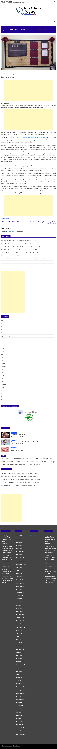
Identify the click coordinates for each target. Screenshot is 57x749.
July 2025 (19, 567)
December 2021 (20, 693)
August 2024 (19, 595)
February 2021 (20, 724)
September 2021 (21, 702)
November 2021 (20, 696)
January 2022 (20, 690)
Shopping (3, 384)
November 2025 (20, 558)
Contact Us (20, 24)
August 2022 (19, 668)
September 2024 (21, 592)
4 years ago (15, 436)
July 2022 (19, 671)
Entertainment (4, 342)
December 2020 (20, 731)
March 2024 (19, 611)
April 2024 (19, 608)
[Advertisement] (13, 292)
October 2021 (20, 699)
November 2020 (20, 734)
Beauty (3, 326)
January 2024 (20, 617)
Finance (27, 2)
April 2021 (19, 718)
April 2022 (19, 680)
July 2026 (19, 536)
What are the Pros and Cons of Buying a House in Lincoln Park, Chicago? (19, 252)
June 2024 (19, 602)
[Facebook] (48, 1)
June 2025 (19, 570)
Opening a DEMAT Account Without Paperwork (13, 262)
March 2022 (19, 683)
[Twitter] (50, 1)
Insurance (3, 363)
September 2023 (21, 627)
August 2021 (19, 705)
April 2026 (19, 545)
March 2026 (19, 548)
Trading (3, 396)
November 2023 (20, 624)
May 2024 (19, 605)
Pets (2, 378)
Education (10, 2)
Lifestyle (23, 2)
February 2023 (20, 649)
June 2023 (19, 636)
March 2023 (19, 646)
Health (17, 20)
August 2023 (19, 630)
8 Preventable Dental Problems (19, 449)
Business (9, 20)
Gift (2, 354)
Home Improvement (17, 2)
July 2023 (19, 633)
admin (21, 436)
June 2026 (19, 539)
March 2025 (19, 580)
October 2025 (20, 561)
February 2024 (20, 614)
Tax (2, 390)
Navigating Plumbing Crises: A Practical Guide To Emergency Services (19, 240)
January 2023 (20, 652)
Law (2, 369)
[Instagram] (52, 1)
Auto (3, 20)
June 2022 (19, 674)
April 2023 (19, 643)
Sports (3, 387)
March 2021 (19, 721)
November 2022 (20, 658)
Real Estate (4, 381)
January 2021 (20, 728)
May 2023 (19, 639)
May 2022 (19, 677)
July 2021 (19, 709)
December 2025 (20, 554)
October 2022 (20, 661)
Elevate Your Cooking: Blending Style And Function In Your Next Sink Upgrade (20, 246)
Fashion (3, 345)
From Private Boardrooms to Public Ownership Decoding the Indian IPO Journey (21, 249)
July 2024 (19, 598)
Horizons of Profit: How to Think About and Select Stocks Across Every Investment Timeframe (24, 259)
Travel (13, 24)
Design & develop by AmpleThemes (11, 746)
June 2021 (19, 712)
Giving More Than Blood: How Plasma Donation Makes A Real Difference (19, 243)
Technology (4, 2)
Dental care (4, 332)
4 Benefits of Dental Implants (18, 434)
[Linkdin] (54, 1)
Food (2, 351)
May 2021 (19, 715)
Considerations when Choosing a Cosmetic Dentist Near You (26, 441)
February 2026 (20, 551)
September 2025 (21, 564)
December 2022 (20, 655)
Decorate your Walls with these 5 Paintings (12, 255)
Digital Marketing (5, 336)
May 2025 (19, 573)
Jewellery (3, 366)
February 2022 (20, 687)
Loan (2, 375)
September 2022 (21, 665)
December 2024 (20, 586)
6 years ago (15, 450)
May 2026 (19, 542)
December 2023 (20, 621)
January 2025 (20, 583)
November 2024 (20, 589)
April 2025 (19, 576)
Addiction (3, 320)
